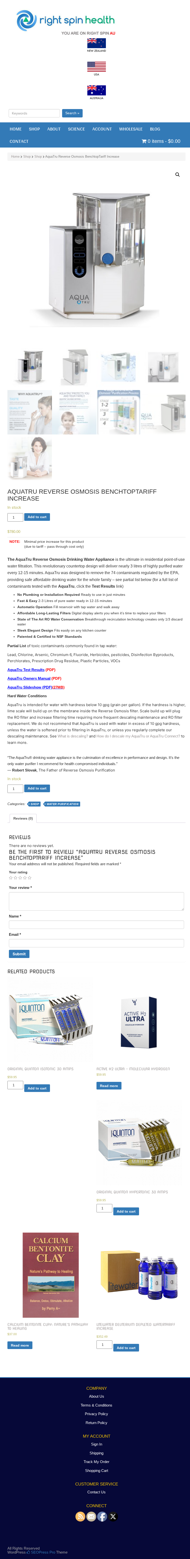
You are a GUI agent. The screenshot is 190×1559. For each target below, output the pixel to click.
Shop (27, 156)
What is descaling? (73, 736)
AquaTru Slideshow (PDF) (36, 687)
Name (15, 916)
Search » (72, 113)
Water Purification (62, 804)
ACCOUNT (102, 128)
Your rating (18, 872)
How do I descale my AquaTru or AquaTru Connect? (138, 736)
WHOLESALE (130, 128)
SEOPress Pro (42, 1552)
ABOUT (54, 128)
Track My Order (96, 1462)
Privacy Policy (96, 1414)
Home (15, 156)
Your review (20, 887)
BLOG (155, 128)
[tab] (23, 818)
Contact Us (96, 1492)
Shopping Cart (96, 1470)
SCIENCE (76, 128)
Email (15, 934)
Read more (109, 1086)
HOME (16, 128)
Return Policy (96, 1423)
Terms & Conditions (96, 1405)
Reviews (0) (23, 818)
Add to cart (37, 517)
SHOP (34, 128)
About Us (96, 1396)
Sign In (96, 1444)
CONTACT (19, 141)
